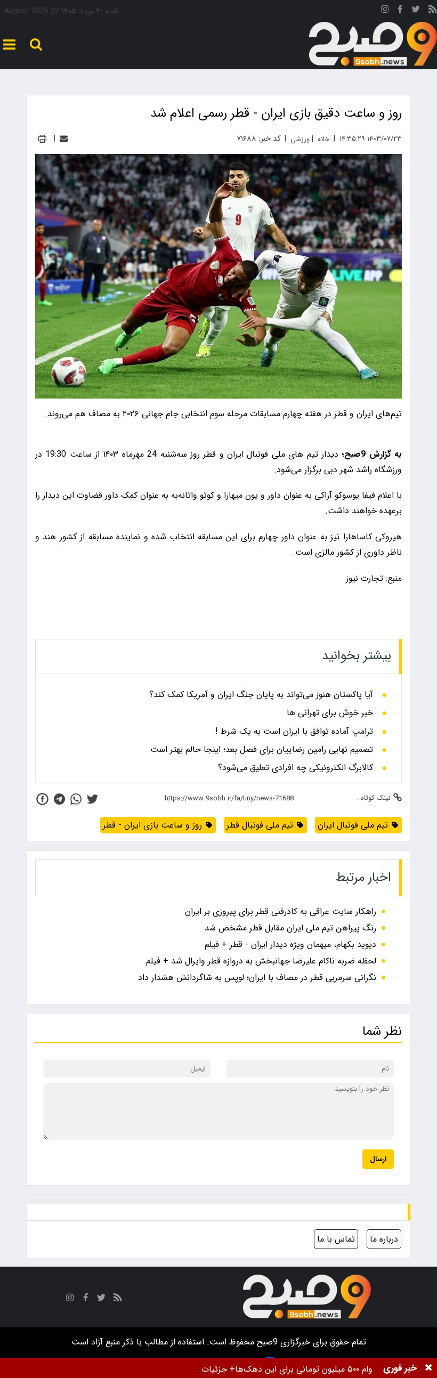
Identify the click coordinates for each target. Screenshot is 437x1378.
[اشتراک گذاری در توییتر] (92, 799)
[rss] (432, 11)
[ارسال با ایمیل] (64, 139)
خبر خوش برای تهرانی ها (330, 713)
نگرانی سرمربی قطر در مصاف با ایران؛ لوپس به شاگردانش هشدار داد (257, 977)
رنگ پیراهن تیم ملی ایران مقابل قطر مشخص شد (290, 928)
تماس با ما (336, 1239)
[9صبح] (373, 44)
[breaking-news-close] (428, 1368)
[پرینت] (42, 138)
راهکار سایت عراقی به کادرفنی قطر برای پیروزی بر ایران (280, 911)
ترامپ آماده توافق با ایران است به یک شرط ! (294, 731)
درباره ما (384, 1239)
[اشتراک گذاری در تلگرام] (59, 799)
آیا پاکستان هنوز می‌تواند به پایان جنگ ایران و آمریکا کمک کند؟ (261, 695)
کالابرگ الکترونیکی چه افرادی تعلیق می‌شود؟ (295, 768)
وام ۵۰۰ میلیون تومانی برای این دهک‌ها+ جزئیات (287, 1369)
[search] (36, 44)
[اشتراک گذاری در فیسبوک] (42, 799)
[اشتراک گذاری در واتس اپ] (76, 799)
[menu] (9, 44)
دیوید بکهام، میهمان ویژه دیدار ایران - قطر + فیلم (290, 944)
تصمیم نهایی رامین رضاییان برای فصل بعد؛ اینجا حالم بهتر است (261, 750)
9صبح (266, 1342)
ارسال (378, 1159)
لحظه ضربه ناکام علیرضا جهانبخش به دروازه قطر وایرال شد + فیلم (261, 961)
